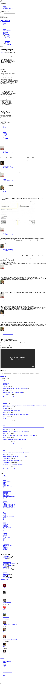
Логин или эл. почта (4, 11)
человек (4, 546)
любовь (4, 523)
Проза (4, 646)
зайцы (4, 127)
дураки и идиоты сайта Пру (9, 505)
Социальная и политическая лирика (10, 624)
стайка (4, 132)
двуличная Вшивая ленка (8, 499)
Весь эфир (2, 470)
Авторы (4, 25)
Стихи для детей (6, 653)
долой (4, 135)
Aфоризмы (5, 587)
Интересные (5, 32)
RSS (10, 378)
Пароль (2, 12)
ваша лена (5, 478)
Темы (4, 24)
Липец (4, 520)
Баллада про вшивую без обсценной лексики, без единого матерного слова (18, 422)
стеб (4, 538)
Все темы (2, 658)
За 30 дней (7, 37)
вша (4, 483)
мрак (4, 129)
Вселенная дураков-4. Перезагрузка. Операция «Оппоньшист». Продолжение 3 (19, 435)
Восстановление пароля (8, 8)
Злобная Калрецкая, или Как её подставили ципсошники (15, 443)
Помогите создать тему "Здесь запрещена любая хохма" (14, 396)
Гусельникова (6, 498)
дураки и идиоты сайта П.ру (9, 504)
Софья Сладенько (6, 537)
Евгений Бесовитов (7, 166)
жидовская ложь (6, 510)
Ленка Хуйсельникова (7, 519)
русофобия (5, 533)
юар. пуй (5, 549)
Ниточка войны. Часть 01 (8, 400)
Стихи (4, 539)
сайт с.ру (5, 535)
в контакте (5, 477)
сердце (4, 536)
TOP (4, 39)
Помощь (4, 675)
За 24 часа (7, 35)
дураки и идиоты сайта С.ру (9, 506)
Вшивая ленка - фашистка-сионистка (10, 490)
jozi (3, 573)
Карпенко (5, 386)
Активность (5, 26)
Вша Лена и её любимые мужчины (10, 418)
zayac (4, 576)
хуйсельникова (6, 544)
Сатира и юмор (6, 631)
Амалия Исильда (6, 577)
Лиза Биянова (6, 570)
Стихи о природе (6, 617)
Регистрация (5, 7)
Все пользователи (4, 579)
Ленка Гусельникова (7, 518)
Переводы (2, 52)
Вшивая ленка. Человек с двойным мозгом (12, 460)
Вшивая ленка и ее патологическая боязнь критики (13, 447)
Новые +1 (5, 33)
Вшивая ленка (6, 488)
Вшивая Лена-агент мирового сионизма (11, 487)
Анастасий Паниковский (8, 249)
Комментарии (6, 383)
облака (4, 128)
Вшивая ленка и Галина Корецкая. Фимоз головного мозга (15, 388)
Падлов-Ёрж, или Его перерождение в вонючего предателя (15, 431)
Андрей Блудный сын (7, 565)
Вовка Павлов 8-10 (7, 481)
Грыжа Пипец (6, 497)
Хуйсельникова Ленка (7, 545)
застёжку (5, 134)
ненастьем (5, 130)
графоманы (5, 492)
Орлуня (4, 567)
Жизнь (4, 513)
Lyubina (6, 138)
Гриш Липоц (5, 494)
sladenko (4, 575)
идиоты (4, 514)
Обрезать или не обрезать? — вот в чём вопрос (13, 392)
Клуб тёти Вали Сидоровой (9, 516)
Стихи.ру (5, 540)
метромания (5, 525)
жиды (4, 512)
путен (4, 529)
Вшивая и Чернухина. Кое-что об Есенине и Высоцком (14, 439)
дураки (4, 503)
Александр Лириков (7, 569)
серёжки (5, 133)
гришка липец (6, 495)
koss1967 (5, 558)
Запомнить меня (5, 15)
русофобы (5, 534)
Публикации (5, 384)
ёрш (4, 551)
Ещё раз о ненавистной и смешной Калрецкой (12, 410)
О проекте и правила (7, 672)
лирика (4, 522)
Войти (4, 6)
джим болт (5, 501)
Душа (4, 509)
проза (4, 528)
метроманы (5, 526)
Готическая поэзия (7, 491)
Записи (4, 23)
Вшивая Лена (6, 485)
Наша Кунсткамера (7, 594)
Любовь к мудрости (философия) (10, 639)
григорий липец (6, 493)
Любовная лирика (6, 609)
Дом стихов (5, 21)
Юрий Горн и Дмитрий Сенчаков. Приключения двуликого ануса (16, 452)
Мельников (5, 524)
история (4, 515)
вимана (4, 480)
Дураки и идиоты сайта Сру (9, 507)
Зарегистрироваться (7, 30)
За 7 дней (7, 36)
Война (4, 482)
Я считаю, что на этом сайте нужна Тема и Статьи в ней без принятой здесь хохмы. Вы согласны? (23, 427)
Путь (4, 530)
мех (3, 126)
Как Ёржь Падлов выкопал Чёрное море (11, 468)
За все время (8, 38)
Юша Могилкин (6, 191)
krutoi (4, 390)
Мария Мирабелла (7, 568)
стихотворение (6, 541)
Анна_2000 (5, 394)
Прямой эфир (4, 380)
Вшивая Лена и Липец (7, 486)
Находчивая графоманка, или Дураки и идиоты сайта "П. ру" (16, 414)
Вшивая (4, 484)
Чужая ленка (5, 548)
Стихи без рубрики (7, 602)
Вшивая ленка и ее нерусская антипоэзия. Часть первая (14, 456)
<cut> (4, 475)
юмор (4, 550)
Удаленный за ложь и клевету (9, 563)
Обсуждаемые (6, 34)
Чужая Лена (5, 547)
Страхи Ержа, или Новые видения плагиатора (12, 464)
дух (3, 508)
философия (5, 543)
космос (4, 517)
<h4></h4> (5, 476)
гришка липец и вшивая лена (9, 496)
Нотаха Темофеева (7, 527)
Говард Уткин (6, 557)
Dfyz (4, 559)
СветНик (5, 408)
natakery (4, 564)
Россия (4, 531)
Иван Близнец (6, 574)
